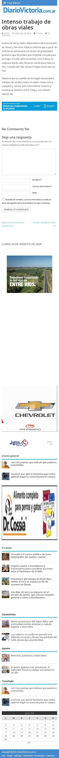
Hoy (3, 755)
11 (14, 728)
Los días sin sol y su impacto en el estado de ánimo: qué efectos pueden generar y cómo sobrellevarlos (32, 595)
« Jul (28, 742)
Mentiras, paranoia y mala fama (28, 655)
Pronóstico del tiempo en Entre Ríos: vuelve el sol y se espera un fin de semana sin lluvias (31, 581)
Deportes (50, 755)
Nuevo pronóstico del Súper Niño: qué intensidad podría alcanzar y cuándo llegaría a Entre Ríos (32, 624)
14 (37, 728)
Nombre (37, 180)
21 (37, 732)
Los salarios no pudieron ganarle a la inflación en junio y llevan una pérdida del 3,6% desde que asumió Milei (34, 637)
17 (6, 732)
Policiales (18, 755)
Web (34, 193)
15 (45, 728)
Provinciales (39, 755)
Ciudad (39, 33)
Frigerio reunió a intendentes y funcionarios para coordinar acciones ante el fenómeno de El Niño (32, 568)
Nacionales (28, 755)
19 (22, 732)
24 (6, 736)
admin (7, 33)
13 (29, 728)
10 (6, 728)
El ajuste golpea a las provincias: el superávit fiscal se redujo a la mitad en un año (32, 670)
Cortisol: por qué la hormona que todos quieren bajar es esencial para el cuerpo (33, 475)
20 (29, 732)
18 (14, 732)
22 (45, 732)
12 (22, 728)
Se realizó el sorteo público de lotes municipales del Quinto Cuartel (31, 555)
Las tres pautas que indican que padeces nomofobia (34, 463)
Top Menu (13, 3)
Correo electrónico (42, 186)
